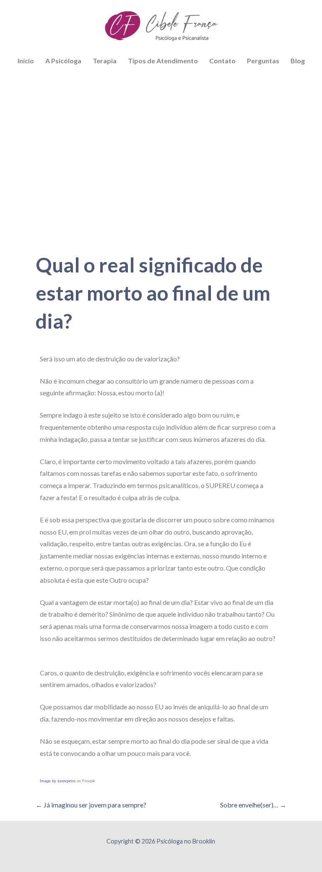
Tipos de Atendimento (163, 61)
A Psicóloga (63, 61)
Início (26, 61)
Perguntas (263, 61)
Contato (222, 61)
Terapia (105, 61)
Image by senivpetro (57, 781)
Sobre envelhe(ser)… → (253, 805)
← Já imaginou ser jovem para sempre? (91, 805)
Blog (298, 61)
